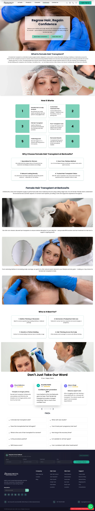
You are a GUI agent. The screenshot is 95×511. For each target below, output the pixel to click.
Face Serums (67, 474)
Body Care (67, 484)
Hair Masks (53, 484)
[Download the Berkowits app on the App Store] (25, 494)
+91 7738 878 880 (60, 502)
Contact (25, 459)
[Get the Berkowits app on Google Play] (22, 494)
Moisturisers (67, 477)
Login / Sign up (85, 3)
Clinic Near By (39, 474)
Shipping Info (82, 482)
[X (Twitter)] (19, 494)
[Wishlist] (76, 3)
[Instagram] (5, 494)
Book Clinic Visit (56, 36)
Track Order (82, 474)
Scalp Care (53, 482)
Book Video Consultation (40, 36)
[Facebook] (12, 494)
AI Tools (20, 2)
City (58, 459)
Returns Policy (82, 477)
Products (28, 2)
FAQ (80, 484)
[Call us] (73, 3)
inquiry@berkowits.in (86, 502)
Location (52, 487)
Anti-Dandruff (53, 477)
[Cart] (70, 3)
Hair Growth (53, 479)
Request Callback (82, 462)
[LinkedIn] (15, 494)
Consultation (82, 487)
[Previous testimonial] (42, 409)
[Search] (67, 3)
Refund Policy (82, 479)
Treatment (42, 459)
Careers (38, 477)
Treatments (46, 2)
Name (7, 459)
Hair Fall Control (54, 474)
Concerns (37, 2)
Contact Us (55, 2)
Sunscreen (67, 479)
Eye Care (66, 482)
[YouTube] (8, 494)
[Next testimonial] (53, 409)
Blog (37, 479)
